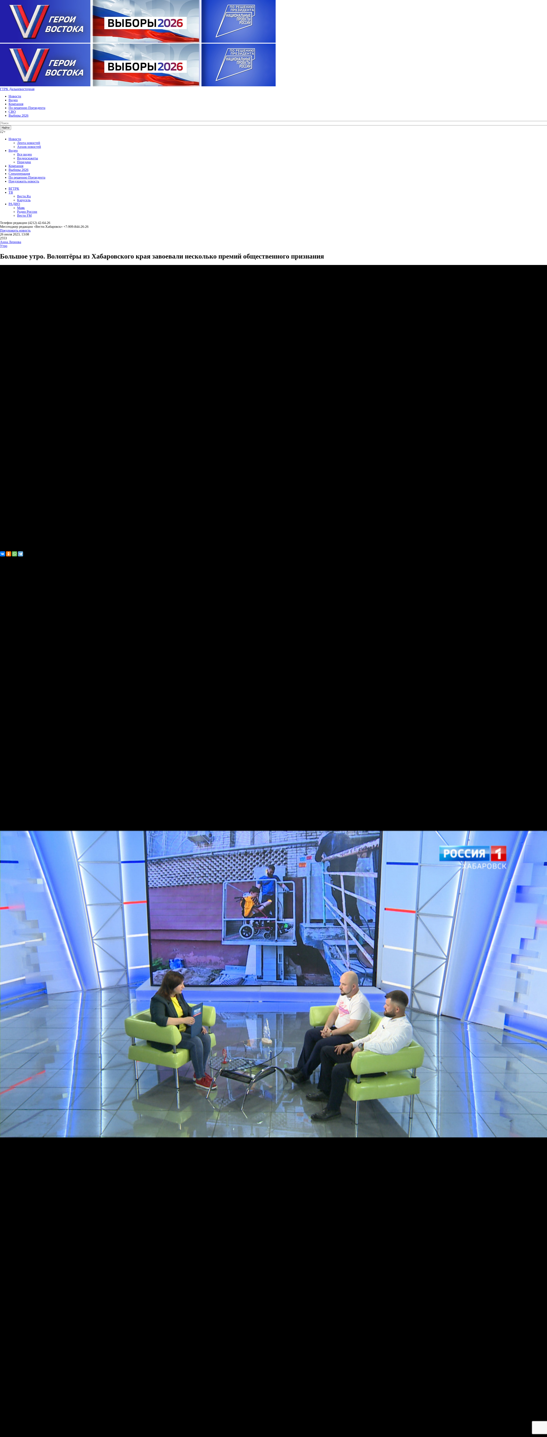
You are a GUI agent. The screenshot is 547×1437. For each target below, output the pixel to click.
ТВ (11, 192)
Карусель (24, 200)
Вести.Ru (24, 196)
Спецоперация (19, 173)
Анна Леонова (10, 242)
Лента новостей (28, 143)
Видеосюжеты (27, 158)
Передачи (24, 162)
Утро (3, 246)
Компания (16, 104)
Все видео (24, 154)
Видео (13, 100)
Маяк (21, 208)
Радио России (27, 211)
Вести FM (24, 215)
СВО (12, 111)
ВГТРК (14, 188)
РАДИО (14, 204)
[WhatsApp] (14, 553)
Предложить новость (24, 181)
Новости (15, 96)
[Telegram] (20, 553)
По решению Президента (27, 108)
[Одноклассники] (8, 553)
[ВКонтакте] (2, 553)
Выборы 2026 (18, 115)
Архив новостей (29, 147)
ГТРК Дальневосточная (17, 89)
